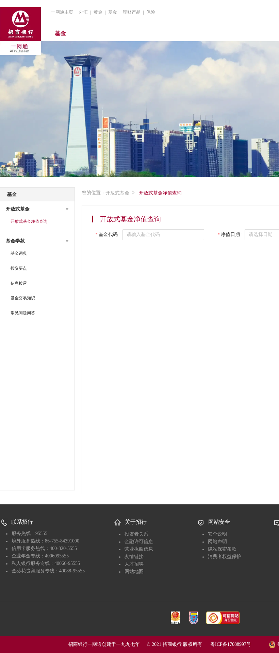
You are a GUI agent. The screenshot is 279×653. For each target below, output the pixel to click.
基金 (112, 12)
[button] (37, 209)
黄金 (98, 12)
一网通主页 (62, 12)
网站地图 (134, 571)
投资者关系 (136, 534)
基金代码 (108, 234)
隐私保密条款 (222, 549)
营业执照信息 (139, 549)
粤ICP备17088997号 (238, 644)
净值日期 (230, 234)
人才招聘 (134, 564)
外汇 (83, 12)
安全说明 (217, 534)
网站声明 (217, 541)
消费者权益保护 (224, 556)
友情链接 (134, 556)
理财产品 (132, 12)
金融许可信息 (139, 541)
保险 (150, 12)
